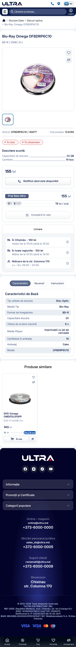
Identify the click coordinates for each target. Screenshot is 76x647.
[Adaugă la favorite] (69, 53)
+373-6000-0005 (38, 547)
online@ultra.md (38, 522)
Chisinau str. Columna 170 (38, 584)
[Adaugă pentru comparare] (69, 60)
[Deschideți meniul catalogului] (5, 12)
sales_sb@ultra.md (38, 542)
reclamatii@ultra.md (38, 561)
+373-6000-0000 (38, 527)
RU (71, 3)
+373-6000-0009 (38, 566)
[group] (20, 283)
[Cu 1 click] (32, 439)
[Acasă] (12, 3)
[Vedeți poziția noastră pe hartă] (59, 4)
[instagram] (33, 469)
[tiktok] (42, 469)
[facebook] (25, 469)
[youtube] (50, 469)
